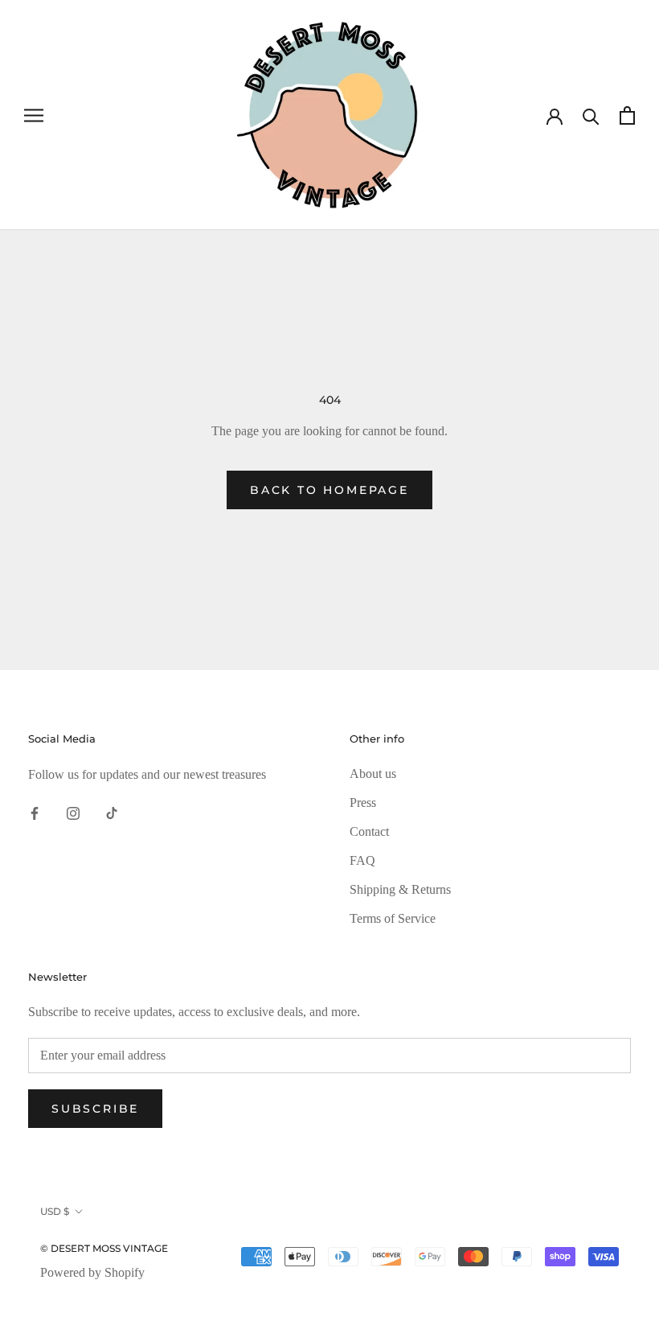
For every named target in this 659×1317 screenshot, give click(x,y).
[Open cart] (627, 115)
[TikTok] (111, 811)
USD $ (54, 1211)
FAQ (362, 860)
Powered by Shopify (92, 1272)
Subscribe (95, 1108)
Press (363, 802)
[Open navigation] (33, 115)
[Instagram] (73, 811)
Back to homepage (329, 490)
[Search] (591, 115)
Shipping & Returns (400, 889)
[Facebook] (34, 811)
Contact (369, 831)
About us (373, 773)
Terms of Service (393, 918)
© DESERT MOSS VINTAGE (104, 1248)
